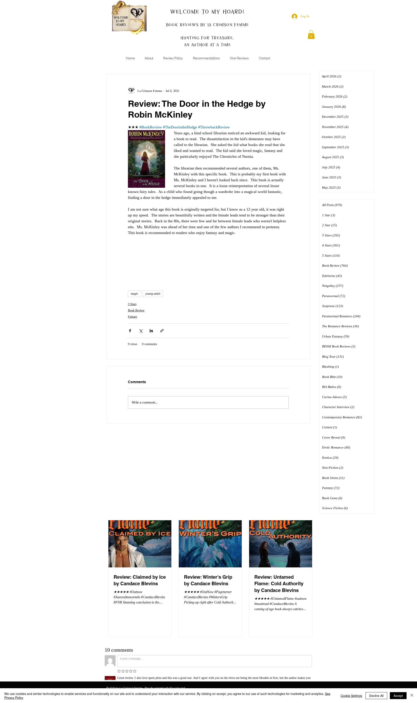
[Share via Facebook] (130, 331)
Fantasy (132, 316)
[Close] (411, 696)
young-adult (153, 293)
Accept (398, 695)
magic (134, 293)
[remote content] (208, 258)
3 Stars (132, 304)
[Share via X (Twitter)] (141, 331)
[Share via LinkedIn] (151, 331)
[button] (311, 34)
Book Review (136, 310)
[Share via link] (162, 331)
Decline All (376, 695)
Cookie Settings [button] (351, 695)
